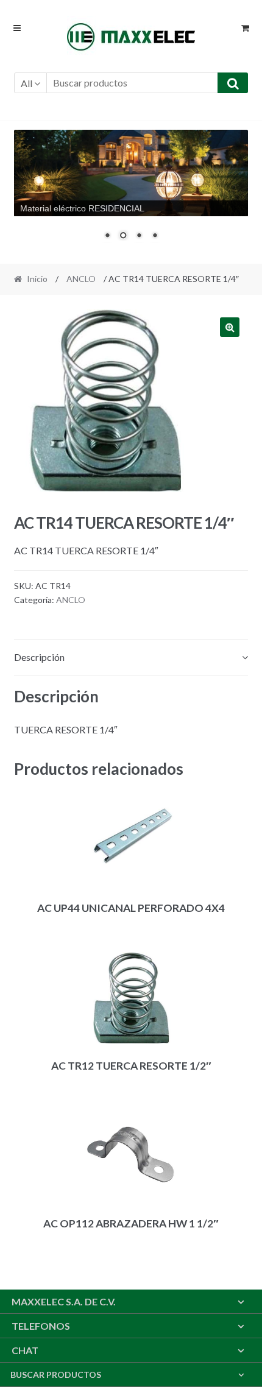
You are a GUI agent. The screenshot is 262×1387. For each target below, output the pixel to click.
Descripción (39, 657)
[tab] (131, 658)
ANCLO (81, 279)
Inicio (37, 279)
